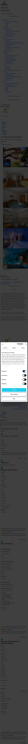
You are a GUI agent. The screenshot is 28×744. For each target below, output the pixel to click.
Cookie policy (5, 366)
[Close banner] (25, 344)
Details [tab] (14, 347)
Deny (14, 398)
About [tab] (22, 347)
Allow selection (14, 394)
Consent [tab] (5, 347)
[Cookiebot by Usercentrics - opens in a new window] (17, 344)
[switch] (24, 375)
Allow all (14, 389)
